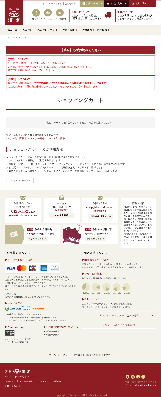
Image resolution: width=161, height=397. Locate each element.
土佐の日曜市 (67, 30)
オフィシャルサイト (52, 3)
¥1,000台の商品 (57, 138)
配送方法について (96, 253)
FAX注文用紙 (61, 215)
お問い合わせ (11, 386)
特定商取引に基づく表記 (86, 354)
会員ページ (92, 3)
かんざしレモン (46, 30)
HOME (8, 37)
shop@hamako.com (100, 207)
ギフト (31, 376)
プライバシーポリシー (59, 354)
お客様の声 (70, 3)
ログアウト (106, 354)
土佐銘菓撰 (86, 30)
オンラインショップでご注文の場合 (119, 315)
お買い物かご (143, 3)
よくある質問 (25, 381)
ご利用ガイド (42, 381)
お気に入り (117, 3)
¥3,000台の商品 (16, 138)
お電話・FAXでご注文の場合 (119, 324)
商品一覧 (12, 30)
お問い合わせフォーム (100, 216)
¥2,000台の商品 (36, 138)
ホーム (8, 376)
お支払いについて (19, 253)
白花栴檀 (102, 30)
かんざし (27, 30)
